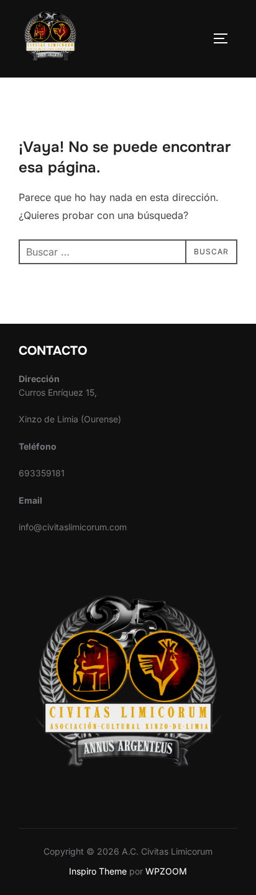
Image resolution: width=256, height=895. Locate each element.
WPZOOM (166, 871)
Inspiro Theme (98, 871)
